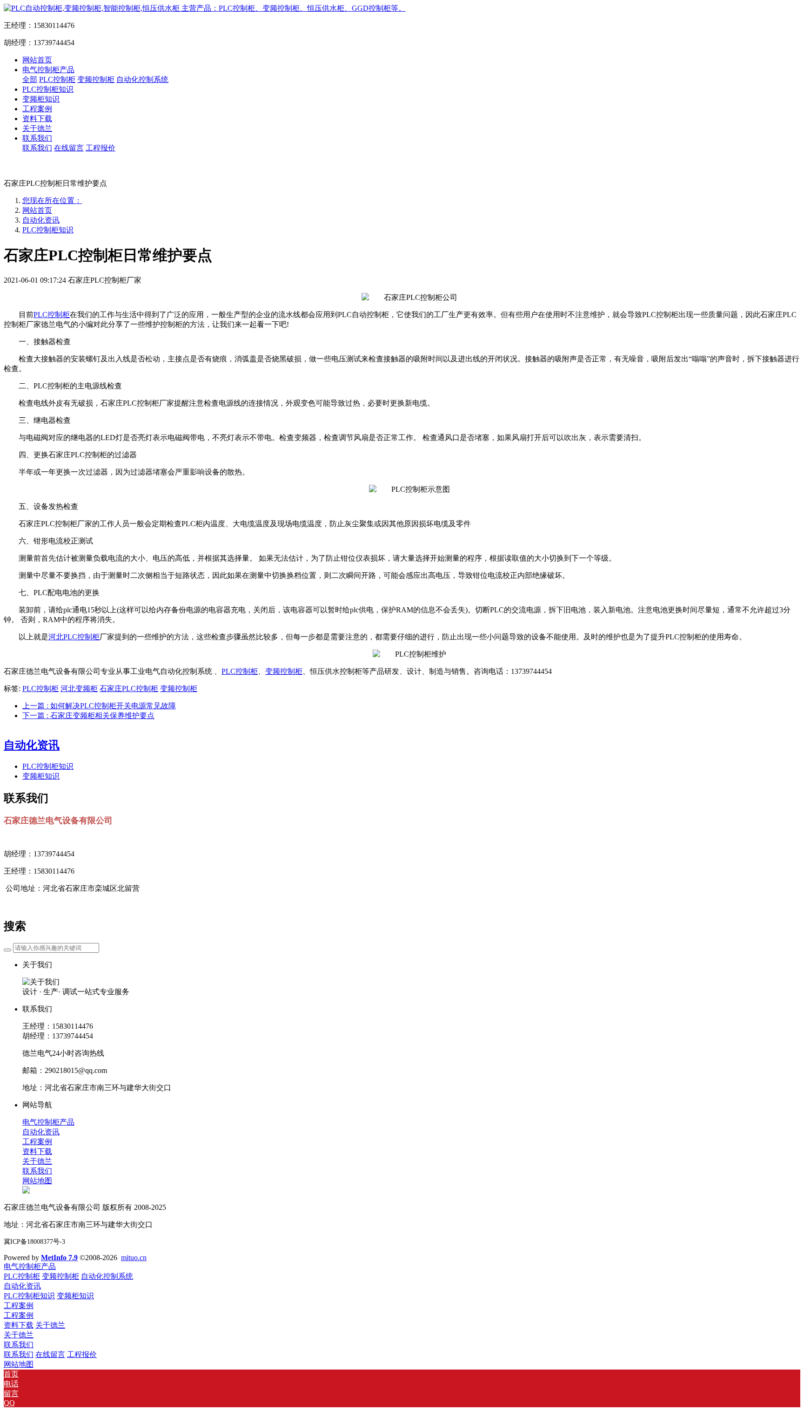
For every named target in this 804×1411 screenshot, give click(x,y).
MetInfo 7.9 (59, 1258)
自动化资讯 (41, 220)
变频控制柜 (283, 671)
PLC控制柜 (52, 315)
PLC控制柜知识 (48, 230)
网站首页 (37, 60)
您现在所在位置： (52, 200)
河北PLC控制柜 (74, 637)
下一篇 (88, 715)
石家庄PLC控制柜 (129, 688)
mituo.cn (134, 1258)
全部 (29, 79)
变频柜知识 (41, 776)
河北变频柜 (79, 688)
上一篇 (99, 706)
